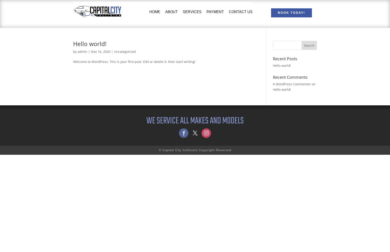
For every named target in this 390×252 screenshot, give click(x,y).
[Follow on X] (195, 133)
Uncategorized (125, 51)
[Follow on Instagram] (206, 133)
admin (82, 51)
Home (154, 12)
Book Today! (291, 12)
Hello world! (90, 44)
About (171, 12)
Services (192, 12)
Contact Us (241, 12)
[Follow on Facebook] (183, 133)
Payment (215, 12)
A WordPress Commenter (292, 84)
